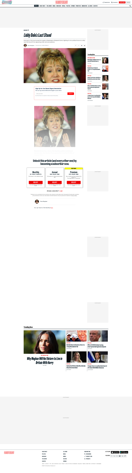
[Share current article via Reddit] (84, 45)
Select (35, 182)
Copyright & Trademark (96, 463)
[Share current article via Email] (81, 45)
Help (60, 463)
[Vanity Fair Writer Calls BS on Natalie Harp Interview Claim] (105, 81)
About (43, 463)
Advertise (56, 463)
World (64, 456)
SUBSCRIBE (122, 2)
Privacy (63, 463)
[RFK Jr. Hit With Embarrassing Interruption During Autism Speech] (105, 89)
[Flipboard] (125, 456)
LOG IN (128, 2)
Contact (47, 463)
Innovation (84, 6)
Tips (50, 463)
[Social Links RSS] (122, 456)
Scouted (95, 6)
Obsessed (58, 6)
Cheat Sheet (42, 6)
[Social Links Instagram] (117, 456)
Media (54, 6)
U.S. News (90, 6)
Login (61, 191)
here (52, 207)
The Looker (49, 6)
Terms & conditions (86, 463)
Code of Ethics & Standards (71, 463)
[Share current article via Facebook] (76, 45)
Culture (65, 458)
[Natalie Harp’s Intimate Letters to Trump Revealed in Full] (105, 71)
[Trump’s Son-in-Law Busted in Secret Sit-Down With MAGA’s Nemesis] (105, 98)
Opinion (73, 6)
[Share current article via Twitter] (78, 45)
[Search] (130, 6)
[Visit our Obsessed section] (11, 2)
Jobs (53, 463)
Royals (63, 6)
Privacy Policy (56, 95)
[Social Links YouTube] (120, 456)
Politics (68, 6)
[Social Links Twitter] (114, 456)
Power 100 (78, 6)
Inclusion (80, 463)
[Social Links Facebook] (111, 456)
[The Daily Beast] (61, 2)
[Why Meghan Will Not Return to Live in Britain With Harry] (105, 63)
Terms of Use (50, 95)
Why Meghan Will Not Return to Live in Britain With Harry (44, 360)
